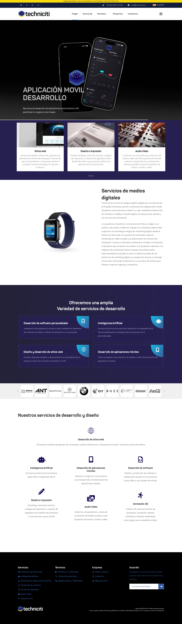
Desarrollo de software (140, 468)
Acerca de (87, 13)
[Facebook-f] (26, 5)
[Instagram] (38, 5)
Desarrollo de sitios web (91, 439)
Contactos (133, 13)
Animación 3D (140, 503)
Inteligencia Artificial (41, 468)
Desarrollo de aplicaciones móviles (91, 469)
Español (160, 4)
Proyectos (118, 13)
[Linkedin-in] (32, 5)
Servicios (101, 13)
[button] (88, 175)
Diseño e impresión (41, 500)
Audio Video (90, 506)
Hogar (75, 13)
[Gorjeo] (21, 5)
